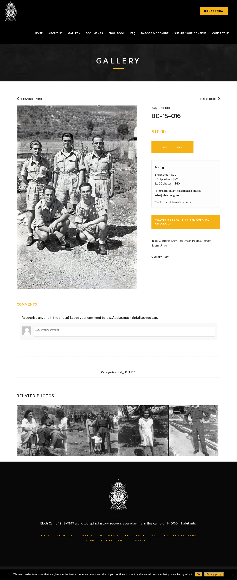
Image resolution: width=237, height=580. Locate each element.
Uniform (165, 245)
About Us (64, 535)
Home (45, 535)
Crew (174, 240)
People (196, 240)
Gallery (86, 535)
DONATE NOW (213, 11)
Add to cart (172, 147)
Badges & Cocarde (180, 535)
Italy (154, 108)
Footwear (185, 240)
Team (155, 245)
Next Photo (208, 98)
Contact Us (141, 540)
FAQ (154, 535)
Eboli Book (135, 535)
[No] (232, 575)
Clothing (164, 240)
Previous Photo (31, 98)
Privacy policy (214, 574)
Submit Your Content (105, 540)
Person (207, 240)
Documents (109, 535)
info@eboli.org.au (166, 195)
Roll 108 (164, 108)
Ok (198, 574)
